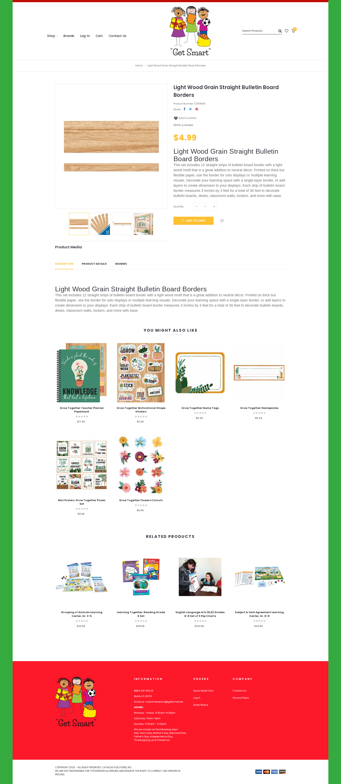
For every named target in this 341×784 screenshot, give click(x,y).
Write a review (183, 125)
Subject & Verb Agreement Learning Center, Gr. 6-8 (259, 614)
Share (184, 109)
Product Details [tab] (94, 264)
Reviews (121, 264)
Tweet (190, 109)
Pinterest (196, 109)
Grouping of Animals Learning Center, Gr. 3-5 (81, 614)
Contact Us (239, 690)
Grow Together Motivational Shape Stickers (141, 409)
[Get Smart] (190, 30)
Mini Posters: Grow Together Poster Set (82, 502)
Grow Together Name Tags (200, 408)
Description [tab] (64, 264)
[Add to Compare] (222, 221)
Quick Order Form (203, 690)
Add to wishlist (184, 118)
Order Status (200, 705)
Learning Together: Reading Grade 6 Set (141, 614)
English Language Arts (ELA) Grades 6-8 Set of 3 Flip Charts (200, 614)
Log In (196, 697)
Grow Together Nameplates (259, 408)
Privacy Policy (241, 697)
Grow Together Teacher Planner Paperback (82, 409)
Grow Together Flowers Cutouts (141, 500)
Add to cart (196, 221)
